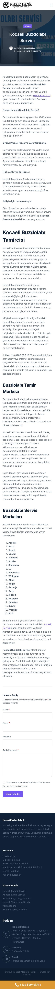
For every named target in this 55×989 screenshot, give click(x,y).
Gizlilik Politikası (11, 859)
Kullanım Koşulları (12, 874)
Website (7, 736)
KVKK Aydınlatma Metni (15, 863)
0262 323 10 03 (41, 95)
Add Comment (11, 750)
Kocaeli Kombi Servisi (14, 891)
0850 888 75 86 (20, 951)
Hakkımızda (9, 856)
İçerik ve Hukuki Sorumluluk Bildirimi (22, 867)
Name (6, 709)
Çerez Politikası (11, 871)
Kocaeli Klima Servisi (14, 894)
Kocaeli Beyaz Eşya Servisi (17, 898)
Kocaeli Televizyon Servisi (16, 902)
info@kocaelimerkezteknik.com (28, 960)
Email (6, 723)
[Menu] (51, 5)
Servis (28, 26)
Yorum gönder (13, 794)
